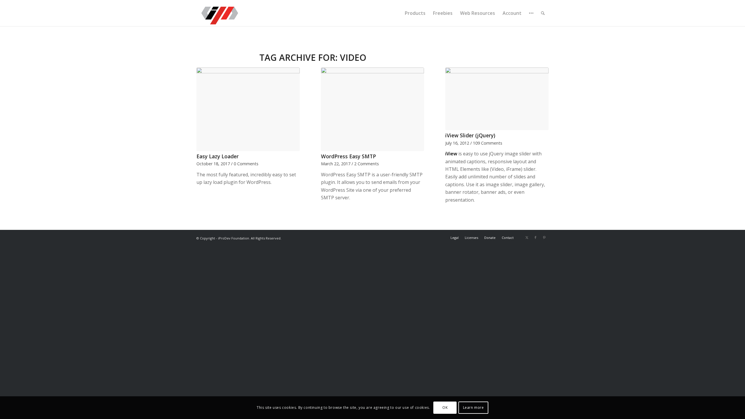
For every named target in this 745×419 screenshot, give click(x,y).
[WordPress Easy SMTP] (372, 109)
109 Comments (487, 143)
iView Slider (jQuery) (470, 135)
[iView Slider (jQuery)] (497, 99)
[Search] (543, 13)
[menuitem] (415, 13)
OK (445, 407)
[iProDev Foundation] (219, 13)
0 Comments (246, 163)
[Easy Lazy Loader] (248, 109)
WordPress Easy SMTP (348, 156)
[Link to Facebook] (535, 237)
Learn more (473, 407)
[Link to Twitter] (526, 237)
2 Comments (366, 163)
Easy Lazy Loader (217, 156)
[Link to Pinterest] (544, 237)
